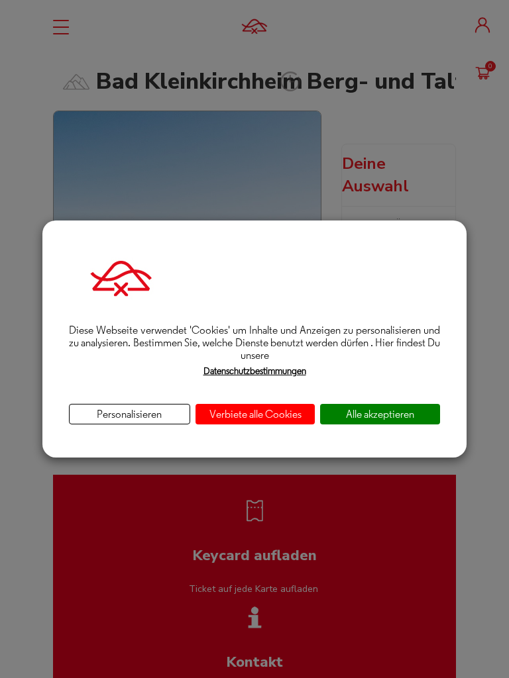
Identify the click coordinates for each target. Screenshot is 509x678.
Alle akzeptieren (380, 414)
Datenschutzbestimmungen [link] (254, 371)
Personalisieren (129, 414)
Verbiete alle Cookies (255, 414)
